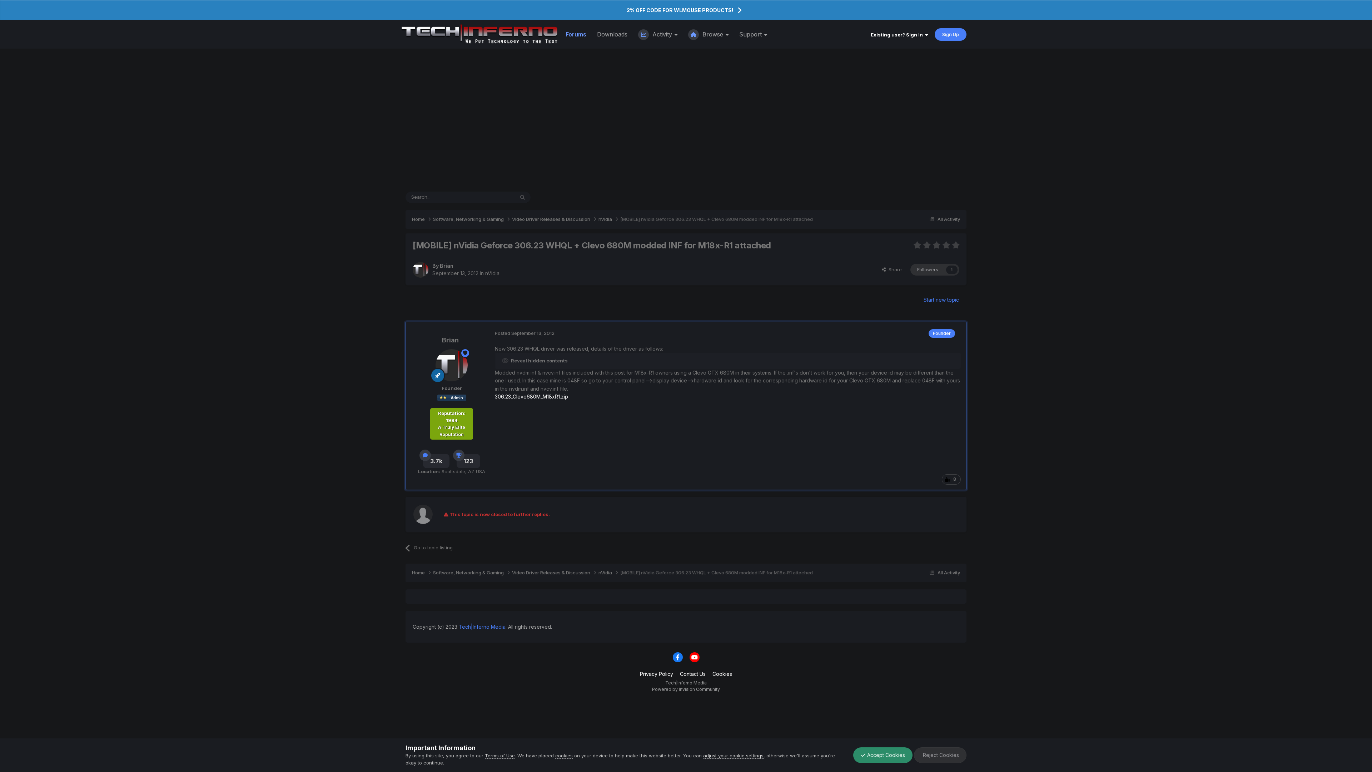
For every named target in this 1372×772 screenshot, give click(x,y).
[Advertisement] (686, 120)
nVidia (492, 273)
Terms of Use (500, 755)
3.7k (436, 461)
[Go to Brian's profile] (420, 270)
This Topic (493, 197)
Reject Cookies (940, 755)
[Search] (522, 197)
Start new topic (941, 300)
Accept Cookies (885, 755)
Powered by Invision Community (686, 689)
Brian (446, 266)
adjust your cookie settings (733, 755)
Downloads (612, 34)
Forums (576, 34)
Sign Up (950, 34)
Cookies (722, 674)
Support (751, 34)
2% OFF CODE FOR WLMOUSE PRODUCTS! (680, 10)
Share (894, 269)
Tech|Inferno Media (482, 627)
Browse (713, 34)
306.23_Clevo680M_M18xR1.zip (531, 397)
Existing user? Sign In (898, 35)
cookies (564, 755)
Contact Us (693, 674)
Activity (662, 34)
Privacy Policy (656, 674)
